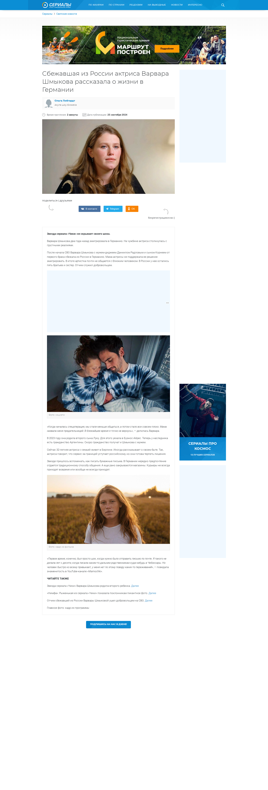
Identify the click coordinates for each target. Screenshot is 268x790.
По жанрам (96, 5)
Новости (177, 5)
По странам (116, 5)
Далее (135, 585)
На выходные (157, 5)
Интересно (195, 5)
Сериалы (47, 13)
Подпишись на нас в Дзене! (108, 624)
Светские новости (66, 13)
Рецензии (136, 5)
